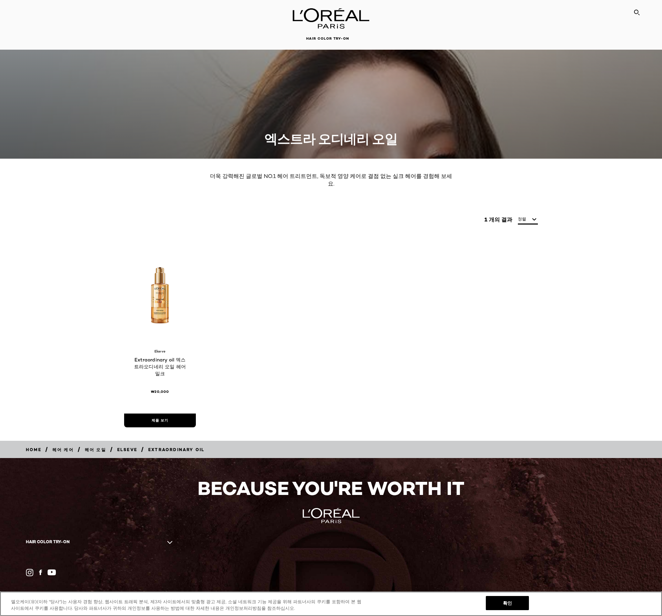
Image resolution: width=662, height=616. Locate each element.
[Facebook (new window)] (40, 572)
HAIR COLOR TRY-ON (327, 38)
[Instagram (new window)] (29, 572)
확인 (507, 603)
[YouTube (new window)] (52, 572)
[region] (331, 604)
